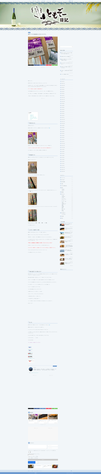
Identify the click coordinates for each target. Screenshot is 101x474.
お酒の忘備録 (66, 181)
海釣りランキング (30, 355)
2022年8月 (62, 127)
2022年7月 (62, 129)
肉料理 (67, 206)
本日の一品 (67, 194)
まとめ (31, 119)
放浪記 (66, 187)
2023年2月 (62, 115)
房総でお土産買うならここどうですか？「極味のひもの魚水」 (66, 60)
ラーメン (67, 200)
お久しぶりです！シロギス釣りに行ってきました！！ (66, 63)
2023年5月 (62, 109)
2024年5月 (62, 87)
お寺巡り (67, 189)
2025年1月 (62, 81)
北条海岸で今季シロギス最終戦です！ (66, 56)
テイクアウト (67, 198)
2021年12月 (63, 143)
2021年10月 (63, 147)
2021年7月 (62, 153)
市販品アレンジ (67, 203)
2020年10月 (63, 171)
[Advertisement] (43, 73)
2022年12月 (63, 119)
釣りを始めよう (66, 212)
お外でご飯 (66, 179)
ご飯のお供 (67, 196)
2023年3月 (62, 113)
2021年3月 (62, 161)
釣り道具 (29, 32)
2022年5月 (62, 133)
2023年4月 (62, 111)
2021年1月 (62, 165)
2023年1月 (62, 117)
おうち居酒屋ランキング (31, 358)
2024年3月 (62, 91)
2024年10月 (63, 85)
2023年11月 (63, 99)
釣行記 (66, 218)
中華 (67, 202)
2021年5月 (62, 157)
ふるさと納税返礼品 (66, 185)
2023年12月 (63, 97)
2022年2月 (62, 139)
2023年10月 (63, 101)
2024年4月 (62, 89)
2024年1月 (62, 95)
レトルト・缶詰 (67, 201)
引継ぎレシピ (67, 204)
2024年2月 (62, 93)
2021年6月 (62, 155)
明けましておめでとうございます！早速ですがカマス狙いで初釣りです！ (66, 53)
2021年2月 (62, 163)
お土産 (67, 195)
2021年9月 (62, 149)
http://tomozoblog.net (35, 372)
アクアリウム (66, 177)
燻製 (67, 205)
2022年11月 (63, 121)
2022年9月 (62, 125)
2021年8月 (62, 151)
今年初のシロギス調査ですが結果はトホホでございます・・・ (66, 67)
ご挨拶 (66, 183)
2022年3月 (62, 137)
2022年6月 (62, 131)
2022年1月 (62, 141)
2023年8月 (62, 105)
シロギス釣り (67, 214)
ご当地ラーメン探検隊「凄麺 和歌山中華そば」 (66, 71)
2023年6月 (62, 107)
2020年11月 (63, 169)
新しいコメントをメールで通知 (33, 456)
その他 (67, 197)
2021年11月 (63, 145)
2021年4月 (62, 159)
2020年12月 (63, 167)
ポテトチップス (67, 199)
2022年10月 (63, 123)
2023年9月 (62, 103)
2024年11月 (63, 83)
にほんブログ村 (30, 349)
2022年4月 (62, 135)
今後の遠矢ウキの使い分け (33, 118)
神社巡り (67, 190)
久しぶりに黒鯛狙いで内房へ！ (65, 74)
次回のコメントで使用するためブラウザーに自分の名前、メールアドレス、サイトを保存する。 (42, 450)
